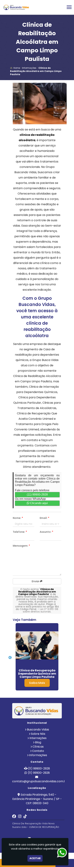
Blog (38, 742)
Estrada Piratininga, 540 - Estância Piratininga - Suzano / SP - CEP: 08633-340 (37, 799)
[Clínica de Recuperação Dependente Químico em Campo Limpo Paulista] (37, 645)
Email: (44, 518)
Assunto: (46, 532)
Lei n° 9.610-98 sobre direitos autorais (40, 610)
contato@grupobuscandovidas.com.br (39, 781)
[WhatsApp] (62, 853)
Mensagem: (21, 546)
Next (55, 657)
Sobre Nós (38, 734)
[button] (69, 7)
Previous (10, 657)
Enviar (36, 581)
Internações (38, 738)
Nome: (18, 518)
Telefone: (20, 532)
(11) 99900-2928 (37, 494)
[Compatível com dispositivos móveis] (52, 833)
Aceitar (35, 858)
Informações (38, 755)
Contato (38, 751)
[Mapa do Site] (18, 833)
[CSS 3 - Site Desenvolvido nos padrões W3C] (40, 833)
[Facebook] (14, 817)
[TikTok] (25, 817)
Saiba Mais (37, 683)
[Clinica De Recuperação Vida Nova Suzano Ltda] (37, 710)
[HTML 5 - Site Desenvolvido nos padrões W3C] (27, 833)
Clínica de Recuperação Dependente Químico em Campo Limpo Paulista (37, 673)
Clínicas (38, 747)
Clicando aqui (38, 503)
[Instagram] (19, 817)
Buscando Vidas (38, 729)
